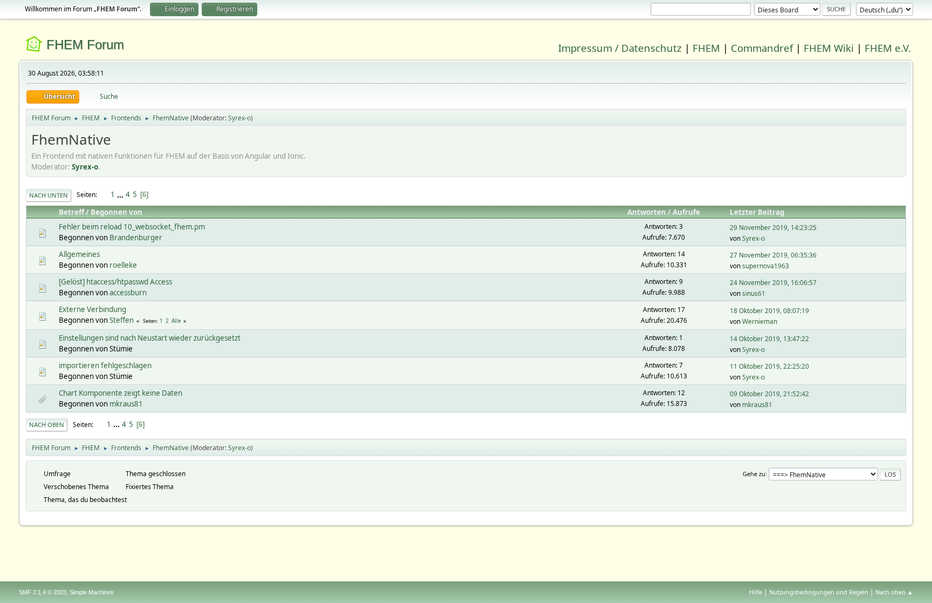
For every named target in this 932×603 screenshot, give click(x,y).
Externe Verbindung (92, 309)
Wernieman (759, 321)
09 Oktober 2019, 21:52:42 (769, 393)
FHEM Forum (85, 44)
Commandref (762, 48)
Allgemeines (79, 254)
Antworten (646, 212)
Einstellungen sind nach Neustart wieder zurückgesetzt (150, 338)
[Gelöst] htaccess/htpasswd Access (115, 282)
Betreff (71, 212)
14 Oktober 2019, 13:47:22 (769, 338)
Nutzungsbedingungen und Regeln (818, 592)
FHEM (706, 48)
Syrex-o (239, 118)
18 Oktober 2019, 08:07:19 (769, 310)
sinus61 (753, 293)
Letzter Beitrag (757, 212)
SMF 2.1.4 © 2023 (42, 592)
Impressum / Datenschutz (620, 48)
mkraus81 (126, 404)
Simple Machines (92, 592)
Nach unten (48, 195)
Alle (176, 320)
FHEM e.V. (888, 48)
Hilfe (755, 592)
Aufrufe (686, 212)
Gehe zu (754, 474)
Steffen (121, 320)
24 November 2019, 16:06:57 (773, 282)
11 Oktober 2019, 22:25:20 (769, 366)
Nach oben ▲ (894, 592)
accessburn (128, 292)
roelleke (123, 265)
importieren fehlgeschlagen (105, 365)
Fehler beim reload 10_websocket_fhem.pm (132, 227)
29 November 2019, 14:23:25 (773, 227)
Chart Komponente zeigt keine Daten (120, 393)
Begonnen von (116, 212)
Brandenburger (135, 237)
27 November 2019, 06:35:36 (773, 255)
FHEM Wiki (829, 48)
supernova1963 (765, 265)
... (121, 194)
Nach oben (46, 425)
